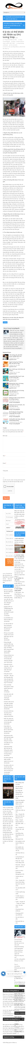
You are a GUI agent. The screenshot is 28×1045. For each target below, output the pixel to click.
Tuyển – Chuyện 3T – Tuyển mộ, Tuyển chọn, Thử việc (20, 903)
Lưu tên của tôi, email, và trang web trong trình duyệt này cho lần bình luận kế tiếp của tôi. (14, 480)
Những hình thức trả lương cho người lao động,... (16, 384)
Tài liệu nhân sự (19, 876)
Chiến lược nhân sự (20, 810)
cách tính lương (6, 839)
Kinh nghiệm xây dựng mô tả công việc (20, 848)
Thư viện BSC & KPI (20, 887)
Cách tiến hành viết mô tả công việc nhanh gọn (8, 696)
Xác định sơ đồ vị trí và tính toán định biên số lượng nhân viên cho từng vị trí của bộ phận (8, 769)
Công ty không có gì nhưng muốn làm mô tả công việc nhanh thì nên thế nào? (9, 659)
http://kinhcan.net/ (12, 1028)
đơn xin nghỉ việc (9, 821)
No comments (14, 45)
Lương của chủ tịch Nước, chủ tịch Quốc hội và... (17, 405)
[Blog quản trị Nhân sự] (14, 5)
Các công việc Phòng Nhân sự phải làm (19, 792)
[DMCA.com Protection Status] (19, 986)
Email (4, 463)
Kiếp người (18, 839)
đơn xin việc (6, 823)
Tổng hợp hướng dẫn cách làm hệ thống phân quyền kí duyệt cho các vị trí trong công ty (8, 750)
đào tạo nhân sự (8, 814)
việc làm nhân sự (7, 836)
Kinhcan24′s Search (11, 1033)
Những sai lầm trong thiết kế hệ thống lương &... (16, 398)
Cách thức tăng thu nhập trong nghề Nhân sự (20, 802)
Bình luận (5, 435)
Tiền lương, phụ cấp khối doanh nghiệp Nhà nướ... (15, 355)
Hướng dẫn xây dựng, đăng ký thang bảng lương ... (17, 419)
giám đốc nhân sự (7, 837)
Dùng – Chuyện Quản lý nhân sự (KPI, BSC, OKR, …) (20, 821)
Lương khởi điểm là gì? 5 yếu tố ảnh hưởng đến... (16, 377)
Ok (15, 1025)
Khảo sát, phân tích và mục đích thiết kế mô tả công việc (9, 720)
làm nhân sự (8, 809)
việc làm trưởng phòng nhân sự (7, 832)
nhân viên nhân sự (7, 818)
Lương (5, 322)
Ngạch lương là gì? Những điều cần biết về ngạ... (16, 362)
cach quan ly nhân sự (8, 816)
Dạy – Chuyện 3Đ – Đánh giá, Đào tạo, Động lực (20, 816)
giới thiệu (23, 1007)
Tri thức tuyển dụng (20, 891)
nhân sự (5, 807)
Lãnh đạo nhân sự (20, 852)
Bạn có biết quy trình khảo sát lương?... (17, 369)
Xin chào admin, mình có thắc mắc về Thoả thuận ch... (20, 1019)
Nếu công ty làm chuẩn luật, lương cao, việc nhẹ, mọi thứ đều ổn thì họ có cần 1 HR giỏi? (9, 599)
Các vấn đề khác (20, 796)
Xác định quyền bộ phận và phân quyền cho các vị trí (8, 759)
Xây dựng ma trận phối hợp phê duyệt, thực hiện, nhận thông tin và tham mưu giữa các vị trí (9, 739)
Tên (4, 455)
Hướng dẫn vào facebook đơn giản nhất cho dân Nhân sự (15, 18)
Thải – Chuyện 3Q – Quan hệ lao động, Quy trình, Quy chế (20, 882)
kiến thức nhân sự (9, 834)
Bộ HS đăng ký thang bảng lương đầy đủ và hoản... (16, 412)
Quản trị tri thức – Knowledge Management (20, 872)
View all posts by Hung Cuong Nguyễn (13, 348)
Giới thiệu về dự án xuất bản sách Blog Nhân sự (18, 542)
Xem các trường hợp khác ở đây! (7, 580)
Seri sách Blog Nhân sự (14, 46)
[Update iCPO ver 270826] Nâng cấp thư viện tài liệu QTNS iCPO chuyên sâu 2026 (8, 610)
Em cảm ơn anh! (18, 1031)
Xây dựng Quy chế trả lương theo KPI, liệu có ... (16, 391)
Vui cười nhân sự (20, 917)
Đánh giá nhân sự (20, 921)
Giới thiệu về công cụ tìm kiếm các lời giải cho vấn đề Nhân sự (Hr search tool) (13, 25)
